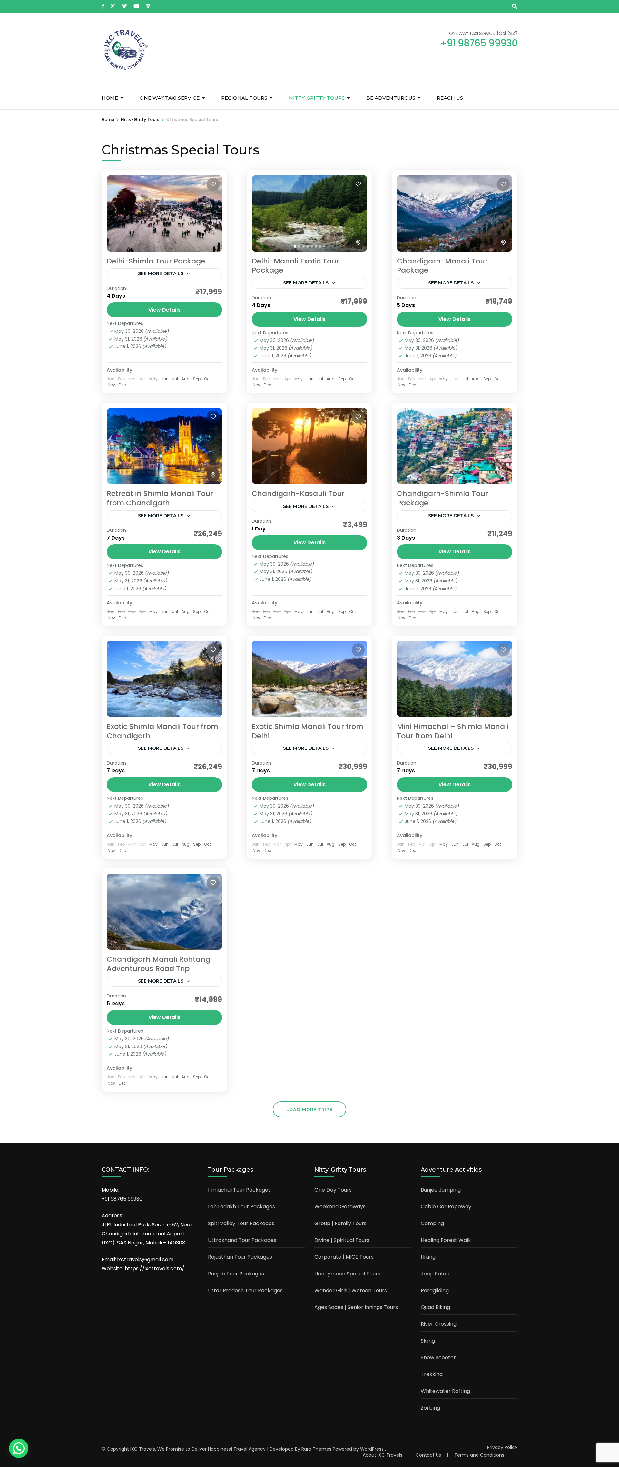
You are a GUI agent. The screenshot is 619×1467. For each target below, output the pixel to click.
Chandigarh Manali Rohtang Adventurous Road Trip (158, 964)
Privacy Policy (502, 1447)
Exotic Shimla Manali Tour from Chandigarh (162, 731)
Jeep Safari (435, 1273)
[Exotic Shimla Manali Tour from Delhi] (309, 679)
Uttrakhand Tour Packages (242, 1240)
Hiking (428, 1257)
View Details (164, 309)
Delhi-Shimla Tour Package (156, 261)
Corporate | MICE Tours (344, 1257)
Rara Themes (316, 1449)
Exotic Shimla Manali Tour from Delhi (307, 731)
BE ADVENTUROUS (390, 98)
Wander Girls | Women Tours (350, 1290)
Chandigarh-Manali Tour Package (442, 265)
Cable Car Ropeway (446, 1206)
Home (110, 98)
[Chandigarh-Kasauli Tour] (309, 446)
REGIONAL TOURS (244, 98)
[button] (18, 1448)
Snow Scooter (438, 1357)
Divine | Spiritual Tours (341, 1240)
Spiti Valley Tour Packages (241, 1223)
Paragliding (435, 1290)
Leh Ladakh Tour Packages (241, 1206)
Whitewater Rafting (445, 1391)
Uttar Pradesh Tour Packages (245, 1290)
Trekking (432, 1374)
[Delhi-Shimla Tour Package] (164, 213)
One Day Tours (333, 1190)
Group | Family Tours (340, 1223)
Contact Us (428, 1455)
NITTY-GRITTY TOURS (317, 98)
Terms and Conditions (479, 1455)
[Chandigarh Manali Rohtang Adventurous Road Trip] (164, 912)
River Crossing (439, 1324)
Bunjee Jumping (441, 1190)
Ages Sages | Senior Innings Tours (356, 1307)
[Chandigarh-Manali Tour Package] (454, 213)
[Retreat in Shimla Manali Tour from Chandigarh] (164, 446)
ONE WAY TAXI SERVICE (170, 98)
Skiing (428, 1340)
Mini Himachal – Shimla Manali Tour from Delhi (452, 731)
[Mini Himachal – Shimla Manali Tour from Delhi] (454, 679)
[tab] (295, 246)
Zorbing (430, 1408)
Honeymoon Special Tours (347, 1273)
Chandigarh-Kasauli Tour (298, 494)
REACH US (450, 98)
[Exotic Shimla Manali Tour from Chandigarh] (164, 679)
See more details (160, 273)
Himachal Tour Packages (239, 1190)
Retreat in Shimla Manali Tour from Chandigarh (160, 498)
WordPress (372, 1449)
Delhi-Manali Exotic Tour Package (295, 265)
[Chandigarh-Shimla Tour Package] (454, 446)
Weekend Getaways (340, 1206)
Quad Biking (435, 1307)
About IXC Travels (382, 1455)
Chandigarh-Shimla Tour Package (442, 498)
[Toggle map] (358, 242)
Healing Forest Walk (446, 1240)
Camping (432, 1223)
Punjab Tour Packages (236, 1273)
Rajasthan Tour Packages (240, 1257)
